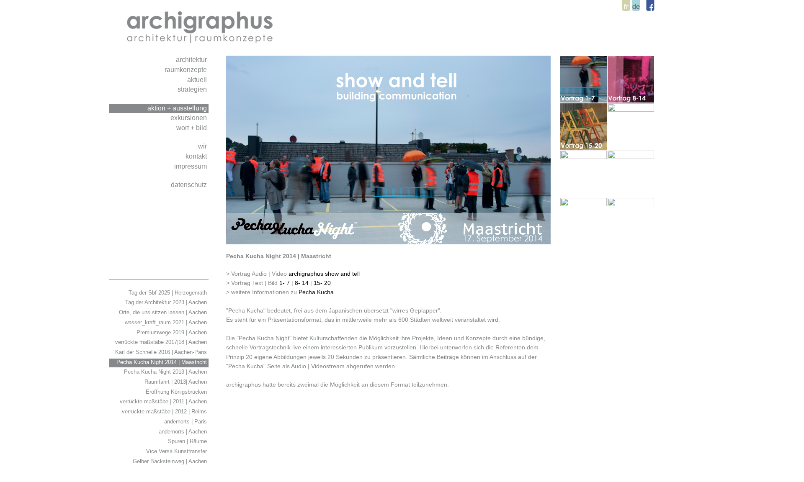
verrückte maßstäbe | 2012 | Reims (165, 411)
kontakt (197, 156)
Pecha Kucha (316, 292)
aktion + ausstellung (178, 108)
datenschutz (190, 184)
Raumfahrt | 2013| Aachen (176, 382)
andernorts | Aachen (184, 431)
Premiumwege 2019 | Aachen (173, 332)
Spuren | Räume (188, 441)
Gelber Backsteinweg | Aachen (171, 461)
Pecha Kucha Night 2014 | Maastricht (162, 362)
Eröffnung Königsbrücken (177, 392)
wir (203, 146)
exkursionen (189, 117)
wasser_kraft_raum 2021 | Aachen (167, 322)
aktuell (198, 79)
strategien (193, 89)
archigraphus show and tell (325, 273)
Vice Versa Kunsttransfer (177, 451)
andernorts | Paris (186, 421)
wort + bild (192, 127)
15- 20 (323, 282)
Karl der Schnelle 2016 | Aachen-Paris (162, 352)
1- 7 (284, 282)
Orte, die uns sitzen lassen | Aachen (164, 312)
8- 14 (302, 282)
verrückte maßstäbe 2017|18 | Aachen (162, 342)
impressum (191, 166)
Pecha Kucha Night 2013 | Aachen (166, 372)
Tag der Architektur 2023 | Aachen (167, 302)
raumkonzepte (187, 69)
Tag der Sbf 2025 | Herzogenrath (169, 293)
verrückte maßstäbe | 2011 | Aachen (164, 401)
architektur (192, 59)
